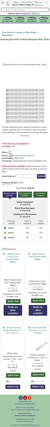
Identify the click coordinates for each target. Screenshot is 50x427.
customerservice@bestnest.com (27, 410)
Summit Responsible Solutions (21, 155)
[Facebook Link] (21, 398)
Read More (25, 136)
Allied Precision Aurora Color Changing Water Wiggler (12, 282)
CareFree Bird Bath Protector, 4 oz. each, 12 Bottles (37, 357)
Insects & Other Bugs (26, 32)
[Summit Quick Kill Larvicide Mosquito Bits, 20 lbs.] (25, 90)
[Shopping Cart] (40, 4)
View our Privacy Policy (25, 421)
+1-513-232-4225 (26, 2)
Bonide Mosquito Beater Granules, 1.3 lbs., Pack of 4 (12, 359)
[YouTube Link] (25, 398)
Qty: (7, 381)
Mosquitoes (7, 35)
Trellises (43, 21)
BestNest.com (34, 425)
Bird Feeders (32, 21)
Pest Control (8, 32)
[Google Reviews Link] (29, 398)
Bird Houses (20, 21)
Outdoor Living (7, 21)
